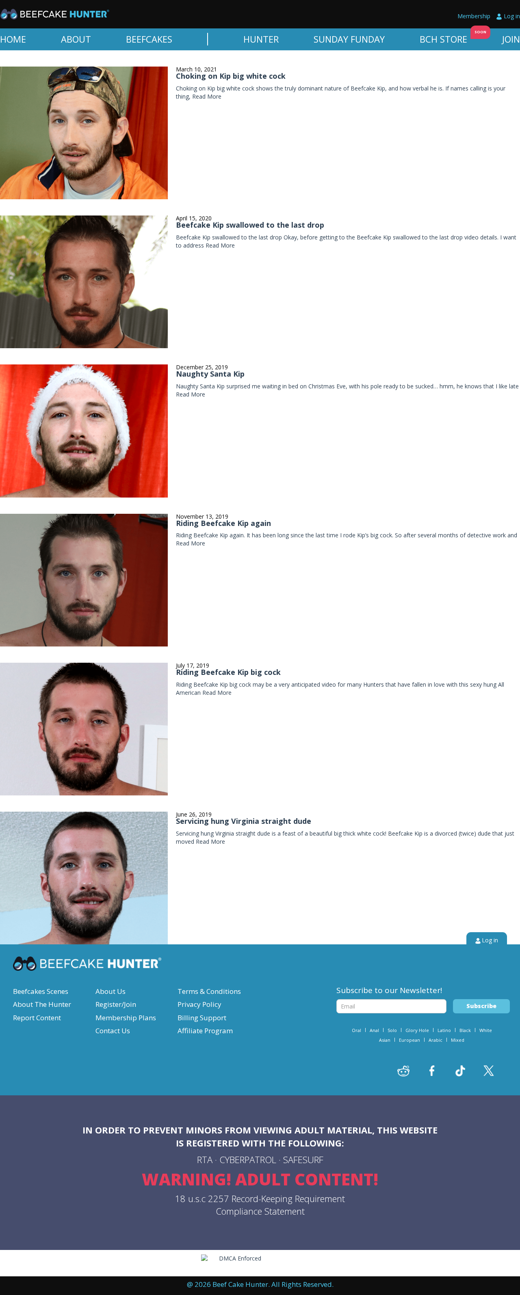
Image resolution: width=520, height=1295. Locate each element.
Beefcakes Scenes (40, 991)
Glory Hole (417, 1030)
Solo (392, 1030)
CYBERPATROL (247, 1159)
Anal (374, 1030)
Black (465, 1030)
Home (13, 39)
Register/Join (115, 1004)
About (76, 39)
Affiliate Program (205, 1030)
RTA (204, 1159)
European (409, 1040)
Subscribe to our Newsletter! (389, 990)
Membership (473, 16)
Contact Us (112, 1030)
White (485, 1030)
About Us (110, 991)
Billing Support (202, 1017)
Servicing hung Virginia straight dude (243, 821)
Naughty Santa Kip (210, 374)
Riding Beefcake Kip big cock (228, 672)
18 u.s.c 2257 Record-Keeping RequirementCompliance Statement (260, 1204)
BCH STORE (443, 39)
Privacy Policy (199, 1004)
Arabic (435, 1040)
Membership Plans (125, 1017)
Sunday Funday (349, 39)
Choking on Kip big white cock (231, 76)
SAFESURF (303, 1159)
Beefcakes (149, 39)
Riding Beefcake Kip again (223, 523)
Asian (384, 1040)
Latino (444, 1030)
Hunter (261, 39)
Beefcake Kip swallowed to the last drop (250, 225)
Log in (512, 16)
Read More (206, 96)
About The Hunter (42, 1004)
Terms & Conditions (209, 991)
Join (511, 39)
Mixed (457, 1040)
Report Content (37, 1017)
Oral (356, 1030)
